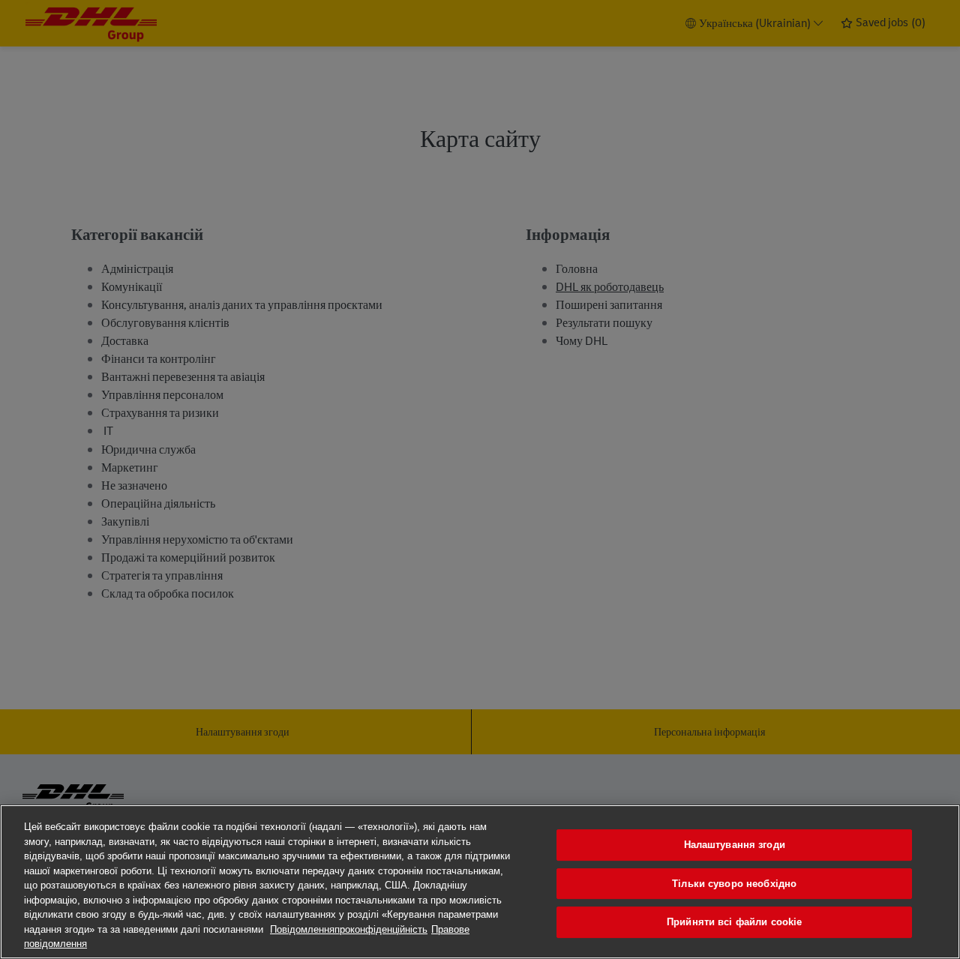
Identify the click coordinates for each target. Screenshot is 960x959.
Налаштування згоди (734, 844)
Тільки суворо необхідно (734, 883)
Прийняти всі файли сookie (734, 922)
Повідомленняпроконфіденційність (349, 929)
